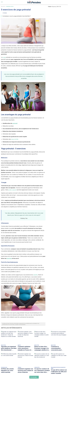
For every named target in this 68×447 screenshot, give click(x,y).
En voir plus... (34, 377)
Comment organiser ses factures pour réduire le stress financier (25, 370)
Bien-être (3, 6)
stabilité (35, 274)
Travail (19, 367)
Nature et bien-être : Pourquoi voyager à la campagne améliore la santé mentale (41, 348)
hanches (9, 258)
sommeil (14, 123)
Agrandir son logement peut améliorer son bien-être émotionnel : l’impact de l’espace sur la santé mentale (9, 348)
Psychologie (4, 367)
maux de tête (14, 139)
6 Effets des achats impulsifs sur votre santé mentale (7, 370)
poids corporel (12, 190)
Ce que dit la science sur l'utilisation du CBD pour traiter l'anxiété (59, 371)
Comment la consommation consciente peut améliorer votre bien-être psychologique (58, 348)
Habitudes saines (9, 6)
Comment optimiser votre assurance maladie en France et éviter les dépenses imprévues (24, 348)
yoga (4, 57)
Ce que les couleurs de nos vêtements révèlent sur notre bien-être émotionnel (42, 370)
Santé (19, 345)
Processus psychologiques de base (58, 368)
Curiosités (36, 367)
